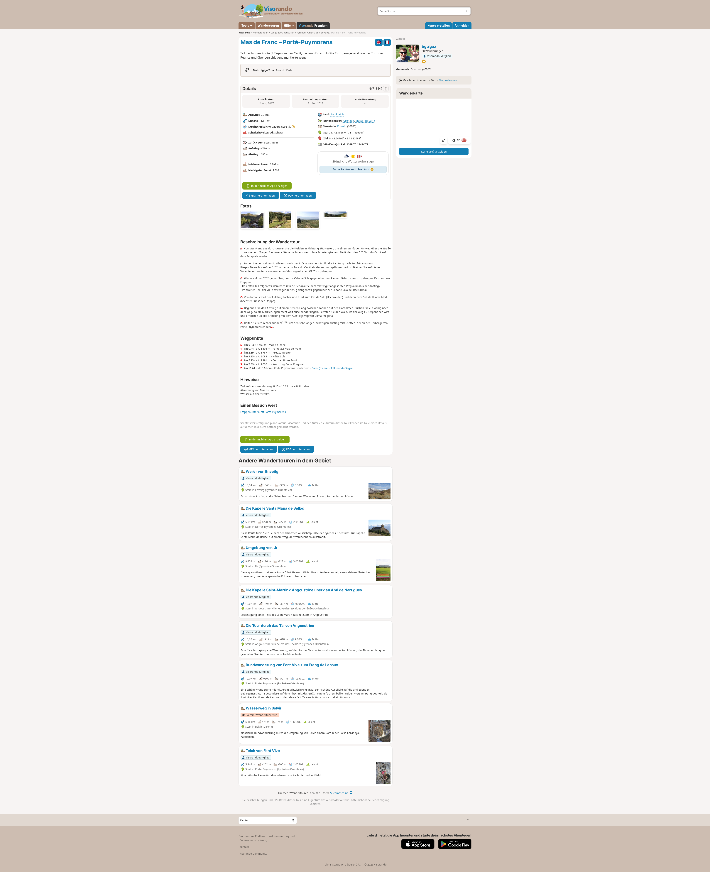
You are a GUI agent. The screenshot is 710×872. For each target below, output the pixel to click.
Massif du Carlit (365, 120)
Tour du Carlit (284, 70)
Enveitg (341, 126)
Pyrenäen (348, 120)
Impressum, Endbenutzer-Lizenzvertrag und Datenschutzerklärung (267, 838)
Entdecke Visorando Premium (351, 169)
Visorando (244, 32)
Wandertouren (268, 25)
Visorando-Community (253, 853)
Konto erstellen (438, 25)
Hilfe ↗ (289, 25)
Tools (245, 25)
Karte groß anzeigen (434, 151)
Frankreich (337, 114)
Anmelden (462, 25)
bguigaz (429, 46)
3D (461, 140)
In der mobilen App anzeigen (269, 185)
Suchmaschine (339, 793)
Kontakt (244, 847)
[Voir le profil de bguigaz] (407, 53)
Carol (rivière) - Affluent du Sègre (332, 368)
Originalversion (448, 80)
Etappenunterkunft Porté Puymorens (263, 412)
